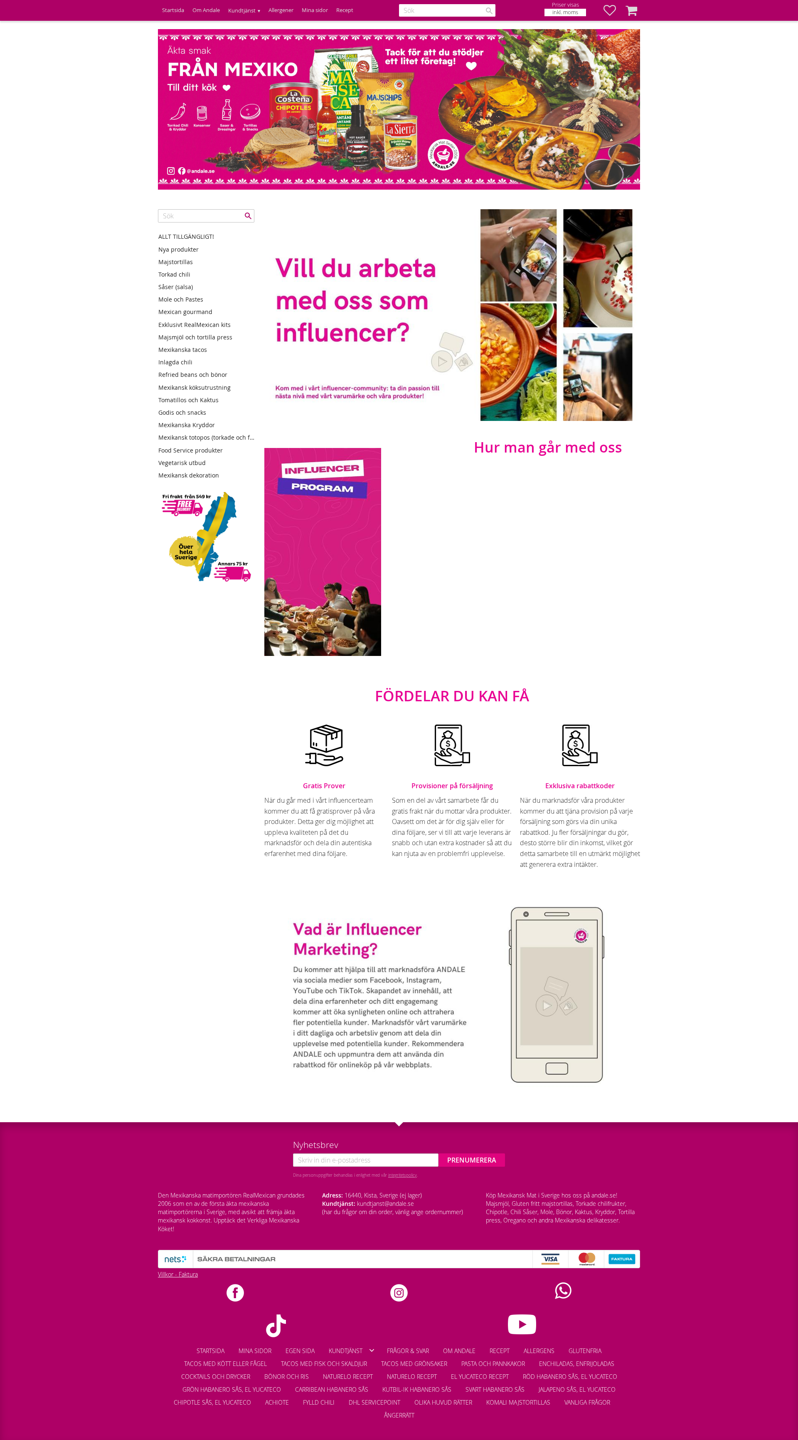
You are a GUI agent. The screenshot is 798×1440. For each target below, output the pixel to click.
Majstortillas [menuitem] (175, 262)
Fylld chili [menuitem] (319, 1402)
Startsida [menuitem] (173, 10)
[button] (613, 10)
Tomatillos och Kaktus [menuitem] (188, 400)
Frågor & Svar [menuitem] (408, 1351)
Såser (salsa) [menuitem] (175, 287)
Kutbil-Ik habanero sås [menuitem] (416, 1389)
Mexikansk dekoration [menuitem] (188, 475)
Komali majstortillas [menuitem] (518, 1402)
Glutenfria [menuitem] (585, 1351)
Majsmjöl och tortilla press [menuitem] (195, 337)
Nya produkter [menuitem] (178, 249)
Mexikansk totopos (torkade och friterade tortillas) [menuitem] (206, 437)
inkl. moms (565, 12)
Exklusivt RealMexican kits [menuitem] (194, 325)
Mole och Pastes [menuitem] (180, 299)
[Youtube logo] (522, 1324)
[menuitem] (624, 1398)
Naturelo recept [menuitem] (348, 1377)
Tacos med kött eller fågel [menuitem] (225, 1364)
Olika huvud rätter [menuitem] (443, 1402)
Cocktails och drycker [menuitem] (215, 1377)
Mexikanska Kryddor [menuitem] (186, 425)
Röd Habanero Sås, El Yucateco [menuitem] (570, 1377)
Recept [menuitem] (344, 10)
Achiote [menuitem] (277, 1402)
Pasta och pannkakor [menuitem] (493, 1364)
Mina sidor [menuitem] (315, 10)
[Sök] (489, 11)
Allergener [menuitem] (280, 10)
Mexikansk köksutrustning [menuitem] (194, 387)
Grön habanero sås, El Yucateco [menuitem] (231, 1389)
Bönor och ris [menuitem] (286, 1377)
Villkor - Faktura (178, 1274)
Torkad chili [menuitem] (174, 274)
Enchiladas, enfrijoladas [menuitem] (576, 1364)
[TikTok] (276, 1325)
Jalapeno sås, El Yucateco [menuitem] (577, 1389)
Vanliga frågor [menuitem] (587, 1402)
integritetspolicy (402, 1175)
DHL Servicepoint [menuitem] (374, 1402)
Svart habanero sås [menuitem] (495, 1389)
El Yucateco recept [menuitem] (480, 1377)
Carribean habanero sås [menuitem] (331, 1389)
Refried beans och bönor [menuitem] (192, 375)
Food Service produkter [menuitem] (190, 450)
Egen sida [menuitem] (300, 1351)
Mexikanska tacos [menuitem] (182, 350)
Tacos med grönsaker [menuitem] (414, 1364)
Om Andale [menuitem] (206, 10)
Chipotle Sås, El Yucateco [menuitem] (212, 1402)
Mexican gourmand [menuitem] (185, 312)
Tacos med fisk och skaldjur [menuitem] (324, 1364)
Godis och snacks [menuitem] (182, 412)
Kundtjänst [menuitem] (242, 10)
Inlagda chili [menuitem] (175, 362)
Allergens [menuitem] (539, 1351)
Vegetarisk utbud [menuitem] (182, 463)
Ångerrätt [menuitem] (399, 1415)
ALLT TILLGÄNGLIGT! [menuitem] (186, 236)
